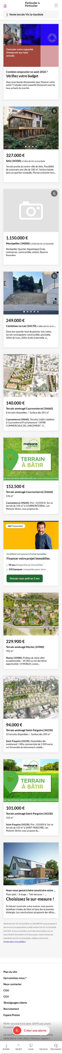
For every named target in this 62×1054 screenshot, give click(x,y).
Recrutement (11, 1008)
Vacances (43, 1049)
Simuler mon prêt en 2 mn (25, 578)
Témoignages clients (15, 1002)
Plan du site (10, 971)
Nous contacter (12, 984)
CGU (6, 990)
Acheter (6, 1049)
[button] (26, 145)
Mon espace (55, 1049)
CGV (6, 996)
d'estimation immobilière (14, 941)
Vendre (18, 1049)
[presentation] (6, 128)
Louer (31, 1049)
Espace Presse (11, 1014)
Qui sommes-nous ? (14, 977)
